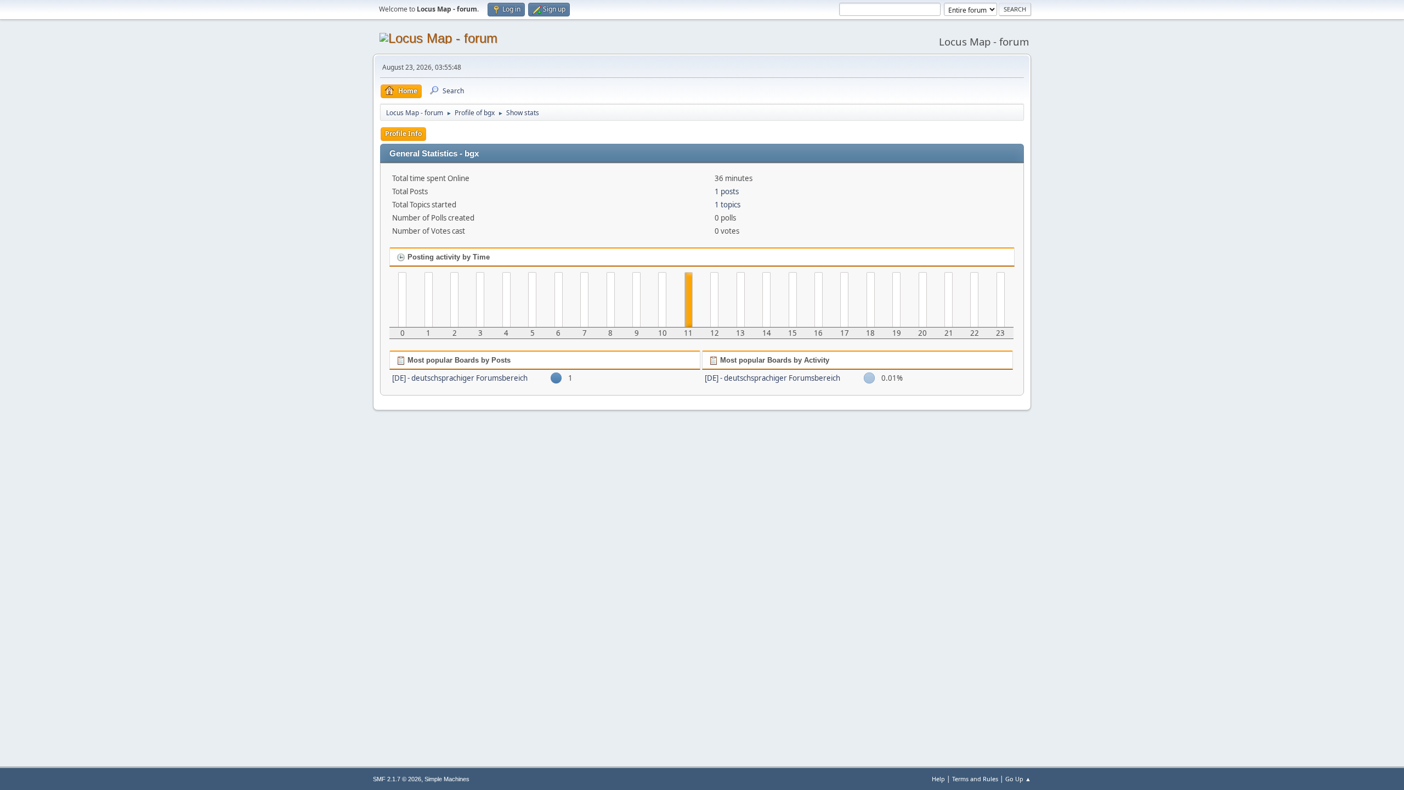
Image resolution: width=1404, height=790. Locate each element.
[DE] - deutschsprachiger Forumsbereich (460, 378)
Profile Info (403, 133)
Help (938, 779)
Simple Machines (446, 779)
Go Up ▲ (1018, 779)
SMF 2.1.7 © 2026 (397, 779)
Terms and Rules (975, 779)
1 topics (727, 205)
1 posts (727, 191)
